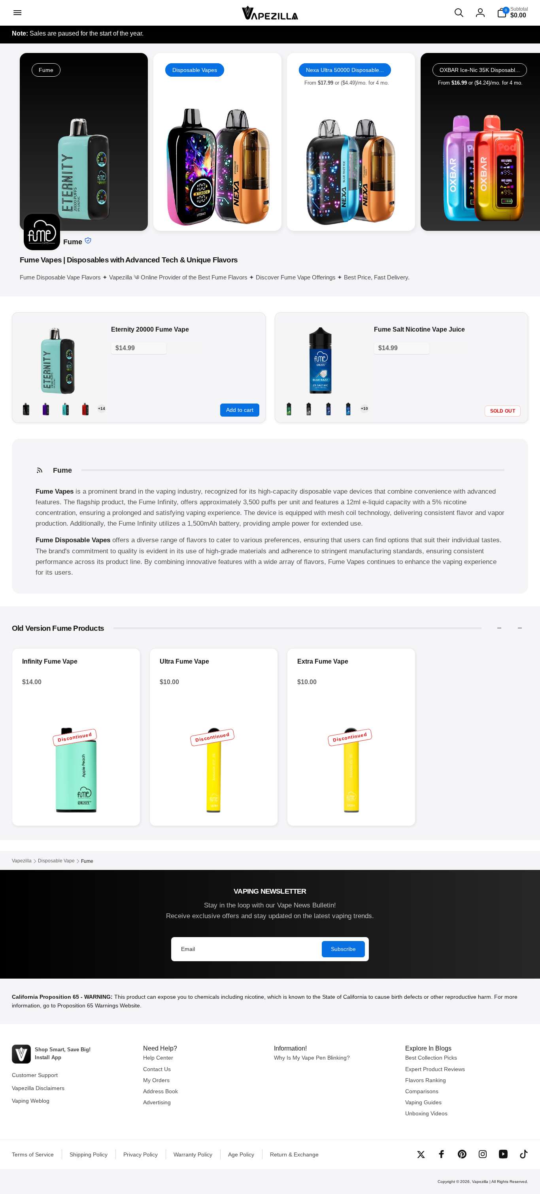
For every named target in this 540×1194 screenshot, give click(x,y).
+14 (101, 408)
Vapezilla (480, 1181)
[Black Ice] (26, 409)
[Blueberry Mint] (328, 409)
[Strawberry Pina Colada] (66, 409)
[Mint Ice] (289, 409)
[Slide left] (499, 628)
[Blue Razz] (348, 409)
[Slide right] (520, 628)
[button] (16, 12)
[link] (217, 142)
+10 (364, 408)
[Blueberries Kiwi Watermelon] (46, 409)
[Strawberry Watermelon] (85, 409)
